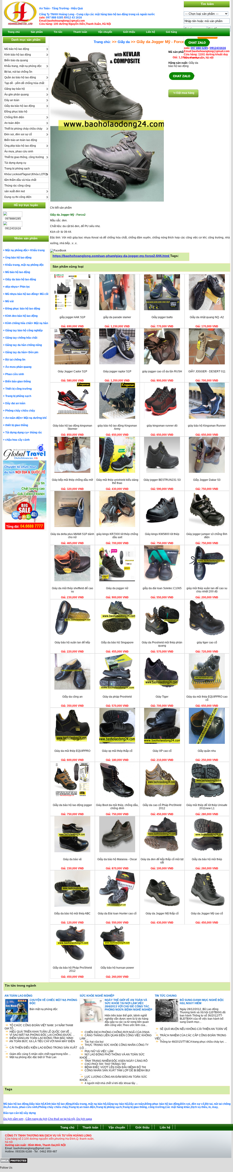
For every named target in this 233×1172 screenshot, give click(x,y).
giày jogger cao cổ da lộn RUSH (162, 371)
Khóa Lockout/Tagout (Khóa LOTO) (26, 174)
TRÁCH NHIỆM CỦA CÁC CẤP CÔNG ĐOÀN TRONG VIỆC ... (190, 1037)
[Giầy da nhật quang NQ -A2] (207, 309)
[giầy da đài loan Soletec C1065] (162, 580)
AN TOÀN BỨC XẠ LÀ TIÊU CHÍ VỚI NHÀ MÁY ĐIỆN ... (40, 1043)
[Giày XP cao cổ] (162, 743)
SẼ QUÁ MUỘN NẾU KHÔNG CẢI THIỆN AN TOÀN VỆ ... (191, 1030)
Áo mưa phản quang (18, 366)
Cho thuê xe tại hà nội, (62, 1119)
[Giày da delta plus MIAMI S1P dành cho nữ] (72, 526)
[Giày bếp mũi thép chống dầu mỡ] (72, 471)
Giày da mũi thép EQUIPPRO (72, 750)
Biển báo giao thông (18, 381)
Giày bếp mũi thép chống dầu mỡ (72, 479)
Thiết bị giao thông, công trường (24, 157)
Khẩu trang (37, 250)
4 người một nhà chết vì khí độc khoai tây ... (111, 1083)
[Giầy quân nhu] (207, 743)
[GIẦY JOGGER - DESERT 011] (207, 363)
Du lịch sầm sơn (13, 1119)
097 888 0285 (54, 17)
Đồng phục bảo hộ (15, 111)
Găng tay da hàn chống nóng (23, 345)
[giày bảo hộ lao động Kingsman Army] (117, 417)
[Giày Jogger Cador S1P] (72, 363)
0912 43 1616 (73, 17)
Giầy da (124, 42)
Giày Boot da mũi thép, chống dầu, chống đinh (117, 807)
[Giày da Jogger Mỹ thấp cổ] (162, 905)
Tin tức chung (166, 995)
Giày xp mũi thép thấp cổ (117, 750)
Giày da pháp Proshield (117, 696)
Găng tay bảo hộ (14, 88)
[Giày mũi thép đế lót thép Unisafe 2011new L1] (207, 797)
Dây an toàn (11, 100)
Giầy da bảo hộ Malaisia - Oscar (117, 859)
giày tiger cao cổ (207, 642)
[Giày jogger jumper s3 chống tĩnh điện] (207, 526)
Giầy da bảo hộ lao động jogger (72, 805)
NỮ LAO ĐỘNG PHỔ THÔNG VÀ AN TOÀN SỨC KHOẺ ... (112, 1056)
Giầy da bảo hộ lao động (19, 105)
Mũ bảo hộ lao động (16, 49)
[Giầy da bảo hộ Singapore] (117, 634)
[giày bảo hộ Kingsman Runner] (207, 417)
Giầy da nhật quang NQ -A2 (207, 317)
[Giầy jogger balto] (162, 309)
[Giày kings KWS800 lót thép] (162, 526)
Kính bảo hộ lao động (17, 54)
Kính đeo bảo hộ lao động (21, 315)
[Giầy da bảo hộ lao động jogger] (72, 797)
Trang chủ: (102, 42)
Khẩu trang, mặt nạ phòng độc (23, 66)
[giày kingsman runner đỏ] (162, 417)
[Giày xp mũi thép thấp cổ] (117, 743)
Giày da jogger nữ (117, 588)
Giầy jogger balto (162, 317)
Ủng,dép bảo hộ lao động (20, 145)
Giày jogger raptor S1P (117, 371)
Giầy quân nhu (207, 750)
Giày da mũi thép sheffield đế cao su (72, 590)
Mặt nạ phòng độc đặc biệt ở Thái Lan (33, 1057)
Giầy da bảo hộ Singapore (117, 642)
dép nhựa (11, 286)
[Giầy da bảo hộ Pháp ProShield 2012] (72, 959)
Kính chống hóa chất (18, 323)
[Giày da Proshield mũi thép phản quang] (162, 634)
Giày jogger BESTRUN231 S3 (162, 479)
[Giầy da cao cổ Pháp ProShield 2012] (162, 797)
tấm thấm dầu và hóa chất (20, 180)
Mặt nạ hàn (41, 323)
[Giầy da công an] (72, 688)
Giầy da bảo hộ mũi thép (207, 859)
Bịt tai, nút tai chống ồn (18, 71)
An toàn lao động (18, 995)
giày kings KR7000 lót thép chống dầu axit (117, 535)
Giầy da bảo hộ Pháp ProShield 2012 (72, 969)
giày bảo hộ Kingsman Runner (207, 425)
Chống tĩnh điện (14, 117)
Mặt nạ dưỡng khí (35, 418)
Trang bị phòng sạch (17, 168)
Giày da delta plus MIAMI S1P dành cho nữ (72, 535)
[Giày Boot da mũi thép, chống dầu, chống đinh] (117, 797)
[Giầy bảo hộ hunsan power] (117, 959)
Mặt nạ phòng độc (16, 250)
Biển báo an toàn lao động (20, 140)
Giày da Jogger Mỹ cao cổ (207, 913)
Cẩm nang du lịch (36, 1119)
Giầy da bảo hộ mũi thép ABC (72, 913)
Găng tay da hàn (15, 352)
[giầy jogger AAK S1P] (72, 309)
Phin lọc (25, 286)
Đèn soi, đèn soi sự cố (18, 134)
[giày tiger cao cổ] (207, 634)
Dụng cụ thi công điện (17, 197)
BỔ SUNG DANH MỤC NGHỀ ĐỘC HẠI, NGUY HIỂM (202, 1001)
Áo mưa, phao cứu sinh (18, 151)
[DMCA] (14, 1162)
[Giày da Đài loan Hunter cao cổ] (117, 905)
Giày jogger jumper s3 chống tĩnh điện (206, 535)
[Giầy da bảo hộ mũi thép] (207, 851)
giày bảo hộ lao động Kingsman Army (117, 427)
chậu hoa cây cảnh (17, 439)
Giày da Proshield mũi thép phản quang (162, 644)
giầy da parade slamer (117, 317)
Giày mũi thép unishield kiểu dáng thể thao (117, 481)
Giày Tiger (162, 696)
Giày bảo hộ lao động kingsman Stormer (72, 427)
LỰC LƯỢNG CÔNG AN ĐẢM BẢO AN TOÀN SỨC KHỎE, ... (113, 1078)
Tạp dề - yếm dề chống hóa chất (24, 83)
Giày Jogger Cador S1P (72, 371)
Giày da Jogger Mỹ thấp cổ (162, 913)
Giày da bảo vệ (72, 859)
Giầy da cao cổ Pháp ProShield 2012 (162, 807)
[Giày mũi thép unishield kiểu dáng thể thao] (117, 471)
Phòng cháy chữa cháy (20, 410)
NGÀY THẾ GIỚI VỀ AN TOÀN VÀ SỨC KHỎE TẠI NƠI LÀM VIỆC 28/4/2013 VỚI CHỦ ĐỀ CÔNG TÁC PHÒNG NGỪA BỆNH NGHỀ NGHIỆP (128, 1004)
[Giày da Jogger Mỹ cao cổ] (207, 905)
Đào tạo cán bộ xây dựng (19, 1113)
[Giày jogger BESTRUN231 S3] (162, 471)
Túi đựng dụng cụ (15, 162)
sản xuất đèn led (14, 191)
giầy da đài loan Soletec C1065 (162, 588)
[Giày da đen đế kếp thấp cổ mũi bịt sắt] (162, 851)
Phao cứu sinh (14, 374)
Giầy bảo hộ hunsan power (117, 967)
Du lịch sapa (84, 1119)
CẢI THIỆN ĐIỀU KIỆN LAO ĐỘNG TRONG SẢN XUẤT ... (41, 1049)
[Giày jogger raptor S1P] (117, 363)
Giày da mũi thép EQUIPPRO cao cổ (207, 698)
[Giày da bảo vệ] (72, 851)
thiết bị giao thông (16, 425)
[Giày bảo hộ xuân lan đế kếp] (72, 634)
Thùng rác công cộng (17, 185)
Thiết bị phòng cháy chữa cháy (23, 128)
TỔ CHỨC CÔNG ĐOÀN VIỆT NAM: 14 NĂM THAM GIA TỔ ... (39, 1027)
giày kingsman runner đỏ (162, 425)
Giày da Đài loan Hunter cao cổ (117, 913)
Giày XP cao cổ (162, 750)
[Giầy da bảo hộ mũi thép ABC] (72, 905)
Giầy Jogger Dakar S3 (206, 479)
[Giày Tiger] (162, 688)
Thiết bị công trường (18, 388)
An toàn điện (12, 123)
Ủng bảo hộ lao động (18, 257)
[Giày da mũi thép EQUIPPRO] (72, 743)
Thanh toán (90, 1127)
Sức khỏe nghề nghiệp (97, 995)
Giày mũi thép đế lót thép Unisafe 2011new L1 (206, 807)
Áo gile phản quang (16, 94)
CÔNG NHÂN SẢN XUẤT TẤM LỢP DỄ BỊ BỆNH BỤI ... (115, 1072)
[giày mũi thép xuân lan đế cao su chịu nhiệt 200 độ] (207, 580)
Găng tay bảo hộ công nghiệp (24, 330)
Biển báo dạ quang (16, 60)
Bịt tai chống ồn (15, 359)
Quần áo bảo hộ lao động (20, 77)
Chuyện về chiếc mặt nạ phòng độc (53, 1001)
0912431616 (217, 48)
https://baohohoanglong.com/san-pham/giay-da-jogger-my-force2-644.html (111, 256)
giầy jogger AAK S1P (72, 317)
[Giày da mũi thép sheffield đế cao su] (72, 580)
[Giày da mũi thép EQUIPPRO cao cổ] (207, 688)
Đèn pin (33, 352)
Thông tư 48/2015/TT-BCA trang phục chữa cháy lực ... (193, 1041)
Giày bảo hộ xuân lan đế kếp (72, 642)
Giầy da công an (72, 696)
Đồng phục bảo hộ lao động (22, 308)
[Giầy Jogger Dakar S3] (207, 471)
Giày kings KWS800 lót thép (162, 534)
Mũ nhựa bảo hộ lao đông (21, 294)
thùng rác (36, 432)
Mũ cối (44, 294)
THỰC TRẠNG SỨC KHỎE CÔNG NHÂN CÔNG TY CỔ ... (114, 1046)
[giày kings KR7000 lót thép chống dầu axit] (117, 526)
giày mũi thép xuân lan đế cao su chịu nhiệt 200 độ (207, 590)
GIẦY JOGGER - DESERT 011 (206, 371)
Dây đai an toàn (15, 403)
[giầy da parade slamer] (117, 309)
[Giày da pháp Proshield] (117, 688)
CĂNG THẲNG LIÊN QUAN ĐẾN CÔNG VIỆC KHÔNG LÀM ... (116, 1037)
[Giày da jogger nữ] (117, 580)
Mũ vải (9, 301)
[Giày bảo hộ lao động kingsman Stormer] (72, 417)
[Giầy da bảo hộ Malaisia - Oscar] (117, 851)
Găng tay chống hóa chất (21, 337)
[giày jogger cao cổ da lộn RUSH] (162, 363)
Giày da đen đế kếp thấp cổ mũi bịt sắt (162, 861)
